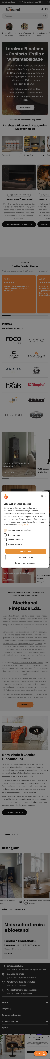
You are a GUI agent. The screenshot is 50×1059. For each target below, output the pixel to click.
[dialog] (25, 529)
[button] (25, 563)
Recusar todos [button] (26, 557)
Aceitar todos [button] (26, 551)
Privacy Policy (22, 525)
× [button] (45, 496)
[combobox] (42, 496)
